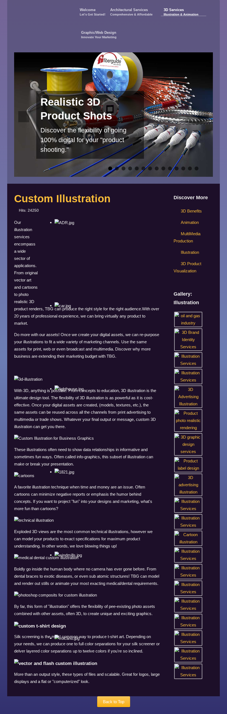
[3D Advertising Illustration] (188, 396)
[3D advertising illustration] (188, 484)
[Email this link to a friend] (158, 210)
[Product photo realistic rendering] (188, 420)
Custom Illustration (62, 198)
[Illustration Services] (188, 359)
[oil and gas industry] (188, 319)
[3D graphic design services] (188, 444)
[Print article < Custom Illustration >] (151, 210)
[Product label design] (188, 464)
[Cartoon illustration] (188, 538)
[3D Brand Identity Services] (188, 339)
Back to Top (113, 701)
